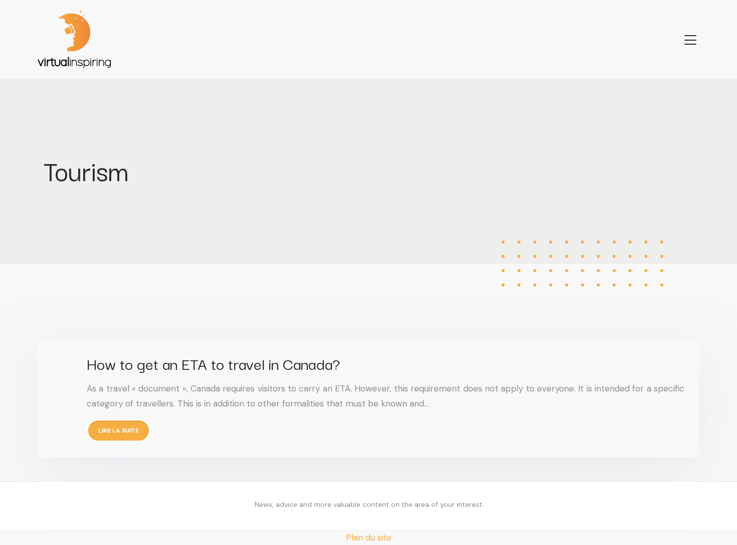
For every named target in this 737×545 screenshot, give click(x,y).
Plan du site (369, 537)
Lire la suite (118, 431)
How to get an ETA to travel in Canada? (213, 363)
